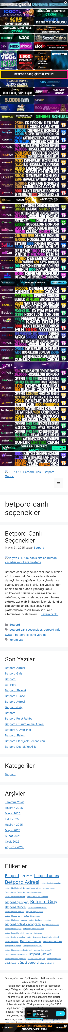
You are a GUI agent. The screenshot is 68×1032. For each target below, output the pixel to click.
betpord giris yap (17, 902)
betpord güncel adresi (37, 907)
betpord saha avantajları (15, 937)
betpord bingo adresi (32, 888)
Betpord (14, 624)
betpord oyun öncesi (50, 925)
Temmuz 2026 (14, 802)
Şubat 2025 (12, 836)
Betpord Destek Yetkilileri (21, 746)
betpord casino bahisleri (15, 897)
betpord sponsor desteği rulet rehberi (43, 937)
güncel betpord (28, 962)
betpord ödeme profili (43, 950)
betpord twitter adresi (52, 942)
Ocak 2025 (12, 841)
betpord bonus (49, 888)
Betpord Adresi (15, 668)
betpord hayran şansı (34, 912)
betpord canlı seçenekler (25, 629)
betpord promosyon (13, 929)
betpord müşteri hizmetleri (40, 920)
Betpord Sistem (15, 735)
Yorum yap (16, 639)
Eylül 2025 (12, 819)
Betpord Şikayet (15, 690)
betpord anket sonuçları (51, 883)
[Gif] (34, 200)
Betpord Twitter (30, 941)
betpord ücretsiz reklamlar (16, 954)
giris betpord (10, 963)
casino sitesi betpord (36, 959)
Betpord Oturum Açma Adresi (24, 724)
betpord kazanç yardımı (30, 634)
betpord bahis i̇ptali (13, 888)
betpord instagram (32, 916)
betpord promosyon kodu (33, 929)
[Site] (34, 124)
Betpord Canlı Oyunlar (32, 892)
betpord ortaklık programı (23, 924)
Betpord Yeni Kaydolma (32, 946)
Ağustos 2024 (14, 847)
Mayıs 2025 (12, 830)
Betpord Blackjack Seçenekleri (25, 741)
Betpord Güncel (15, 696)
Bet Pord (11, 684)
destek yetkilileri (54, 959)
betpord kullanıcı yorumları (16, 920)
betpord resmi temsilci (14, 933)
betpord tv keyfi (11, 942)
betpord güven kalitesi (14, 912)
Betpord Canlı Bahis (13, 892)
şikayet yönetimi (47, 963)
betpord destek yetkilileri (37, 897)
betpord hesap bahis (13, 916)
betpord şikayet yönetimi (15, 959)
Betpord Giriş (13, 673)
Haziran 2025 (14, 824)
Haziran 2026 (14, 807)
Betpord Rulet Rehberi (19, 718)
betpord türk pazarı (13, 946)
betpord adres (46, 875)
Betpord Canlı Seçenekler (23, 537)
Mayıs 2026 (12, 813)
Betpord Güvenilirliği (18, 729)
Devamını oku (49, 614)
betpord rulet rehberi (34, 933)
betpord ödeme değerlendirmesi (18, 950)
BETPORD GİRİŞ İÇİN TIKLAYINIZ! (34, 74)
